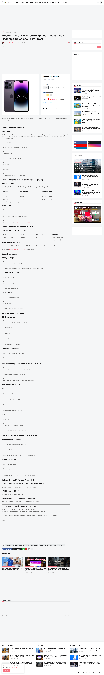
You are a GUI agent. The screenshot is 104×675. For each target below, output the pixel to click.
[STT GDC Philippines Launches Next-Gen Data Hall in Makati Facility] (77, 129)
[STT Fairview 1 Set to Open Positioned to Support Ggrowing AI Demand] (77, 113)
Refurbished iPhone (51, 545)
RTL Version (99, 672)
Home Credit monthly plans (23, 222)
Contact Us (92, 672)
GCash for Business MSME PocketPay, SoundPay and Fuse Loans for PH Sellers (90, 184)
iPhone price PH (42, 545)
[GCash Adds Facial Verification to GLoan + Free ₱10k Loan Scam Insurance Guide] (77, 177)
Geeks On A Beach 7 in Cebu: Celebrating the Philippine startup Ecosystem (91, 105)
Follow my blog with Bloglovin (9, 31)
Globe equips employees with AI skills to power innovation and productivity (89, 649)
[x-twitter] (94, 142)
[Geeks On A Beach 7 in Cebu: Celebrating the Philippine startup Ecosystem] (77, 105)
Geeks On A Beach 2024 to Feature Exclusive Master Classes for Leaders (91, 121)
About (22, 2)
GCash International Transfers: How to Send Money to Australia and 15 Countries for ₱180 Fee (91, 192)
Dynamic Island (18, 545)
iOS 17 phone (26, 545)
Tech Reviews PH (60, 545)
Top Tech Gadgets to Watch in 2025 (91, 97)
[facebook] (80, 142)
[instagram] (94, 145)
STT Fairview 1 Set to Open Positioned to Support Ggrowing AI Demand (91, 113)
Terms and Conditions (41, 2)
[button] (97, 2)
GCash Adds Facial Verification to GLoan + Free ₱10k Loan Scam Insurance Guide (91, 177)
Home (16, 2)
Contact (64, 2)
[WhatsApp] (23, 549)
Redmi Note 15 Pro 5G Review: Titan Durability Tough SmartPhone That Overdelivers (22, 656)
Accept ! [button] (7, 670)
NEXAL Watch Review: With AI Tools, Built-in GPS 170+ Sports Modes (21, 649)
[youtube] (80, 145)
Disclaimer (29, 2)
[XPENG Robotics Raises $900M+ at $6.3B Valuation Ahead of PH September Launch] (39, 664)
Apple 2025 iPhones (11, 32)
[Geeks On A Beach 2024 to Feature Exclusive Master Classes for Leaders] (77, 121)
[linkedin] (80, 148)
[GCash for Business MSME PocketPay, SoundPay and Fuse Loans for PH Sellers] (77, 184)
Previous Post (5, 615)
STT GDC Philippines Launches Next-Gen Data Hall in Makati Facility (91, 128)
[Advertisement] (47, 17)
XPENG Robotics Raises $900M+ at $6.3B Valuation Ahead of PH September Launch (58, 570)
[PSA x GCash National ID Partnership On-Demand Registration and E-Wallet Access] (39, 650)
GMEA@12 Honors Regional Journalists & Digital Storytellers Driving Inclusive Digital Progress (91, 90)
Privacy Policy (54, 2)
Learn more (14, 667)
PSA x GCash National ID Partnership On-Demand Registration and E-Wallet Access (12, 570)
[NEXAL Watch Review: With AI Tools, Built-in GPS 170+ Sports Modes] (5, 650)
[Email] (29, 549)
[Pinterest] (26, 549)
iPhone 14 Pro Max (34, 545)
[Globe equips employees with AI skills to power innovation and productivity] (74, 650)
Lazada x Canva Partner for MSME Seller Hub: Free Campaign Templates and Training (35, 570)
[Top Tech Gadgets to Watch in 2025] (77, 98)
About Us (85, 672)
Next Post (66, 615)
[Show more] (32, 549)
